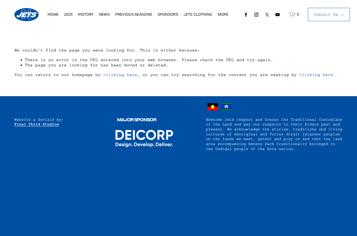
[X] (267, 14)
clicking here (120, 74)
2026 (68, 14)
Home (53, 14)
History (86, 14)
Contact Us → (329, 15)
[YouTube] (277, 14)
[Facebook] (246, 14)
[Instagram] (256, 14)
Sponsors (168, 14)
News (104, 14)
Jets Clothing (197, 14)
